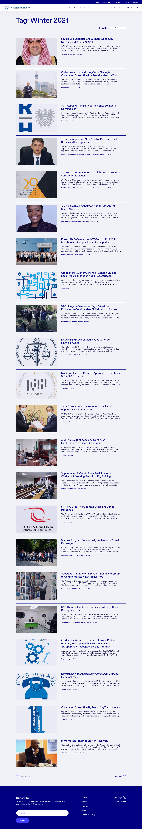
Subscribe (130, 8)
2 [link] (73, 776)
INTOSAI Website (88, 815)
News (100, 8)
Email (18, 808)
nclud (124, 802)
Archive (83, 8)
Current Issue (73, 8)
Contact (85, 806)
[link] (120, 776)
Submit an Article (118, 8)
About (107, 8)
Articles (92, 8)
